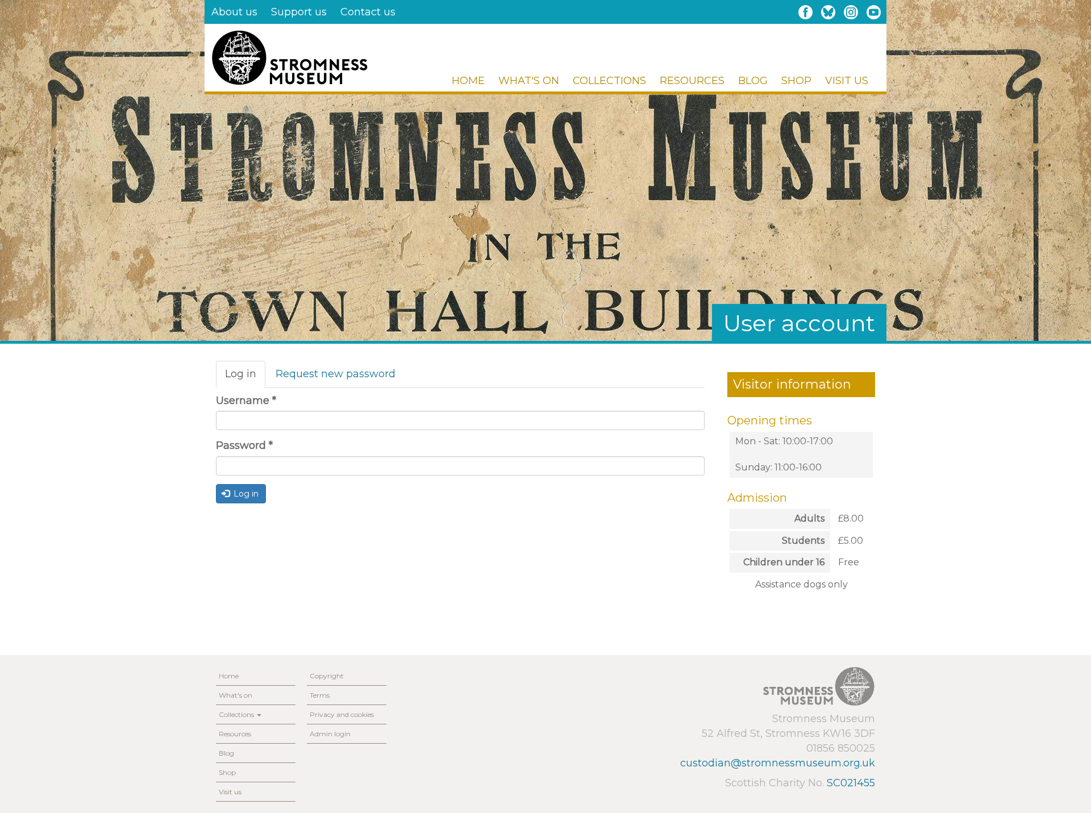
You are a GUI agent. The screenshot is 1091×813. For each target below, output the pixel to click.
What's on (528, 80)
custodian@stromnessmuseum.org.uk (777, 763)
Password (244, 445)
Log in (245, 378)
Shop (796, 80)
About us (234, 12)
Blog (753, 80)
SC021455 (851, 783)
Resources (692, 80)
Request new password (335, 374)
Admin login (330, 733)
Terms (320, 695)
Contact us (367, 12)
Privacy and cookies (342, 714)
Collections (609, 80)
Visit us (846, 80)
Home (468, 80)
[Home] (289, 58)
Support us (299, 12)
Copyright (327, 676)
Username (246, 400)
